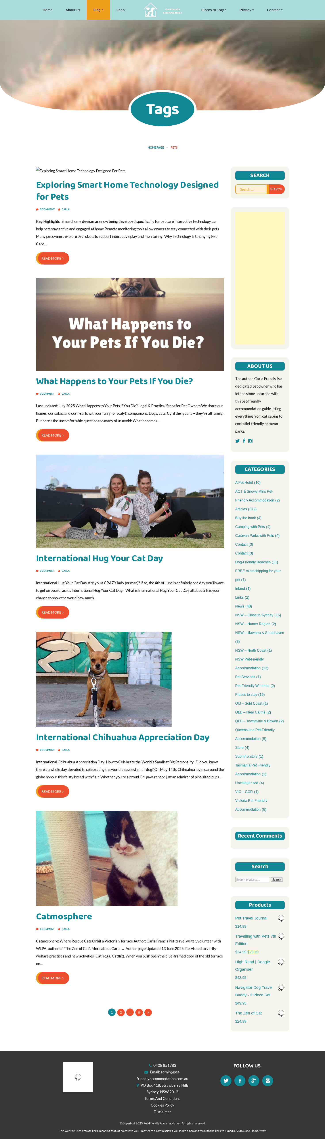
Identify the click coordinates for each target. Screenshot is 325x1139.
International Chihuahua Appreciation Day (123, 737)
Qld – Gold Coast (248, 703)
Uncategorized (246, 783)
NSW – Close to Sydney (254, 615)
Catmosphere (64, 916)
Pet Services (245, 677)
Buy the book (245, 518)
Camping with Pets (250, 527)
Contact (273, 10)
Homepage (156, 147)
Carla (65, 209)
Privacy (245, 10)
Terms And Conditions (162, 1098)
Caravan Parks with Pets (254, 535)
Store (239, 747)
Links (239, 597)
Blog (97, 10)
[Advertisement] (260, 278)
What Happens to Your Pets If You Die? (114, 381)
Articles (241, 509)
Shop (121, 10)
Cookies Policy (162, 1105)
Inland (240, 588)
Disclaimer (162, 1111)
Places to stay (246, 694)
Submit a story (246, 756)
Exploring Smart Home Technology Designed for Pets (127, 191)
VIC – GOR (244, 792)
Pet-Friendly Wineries (252, 686)
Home (47, 10)
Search (276, 879)
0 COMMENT (47, 209)
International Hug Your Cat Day (99, 558)
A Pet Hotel (244, 482)
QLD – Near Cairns (250, 712)
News (239, 606)
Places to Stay (212, 10)
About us (73, 10)
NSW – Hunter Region (252, 624)
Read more (51, 258)
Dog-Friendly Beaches (253, 562)
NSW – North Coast (250, 650)
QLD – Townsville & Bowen (256, 721)
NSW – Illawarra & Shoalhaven (259, 633)
